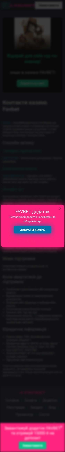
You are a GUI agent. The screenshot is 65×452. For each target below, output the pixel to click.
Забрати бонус (32, 230)
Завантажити (33, 445)
